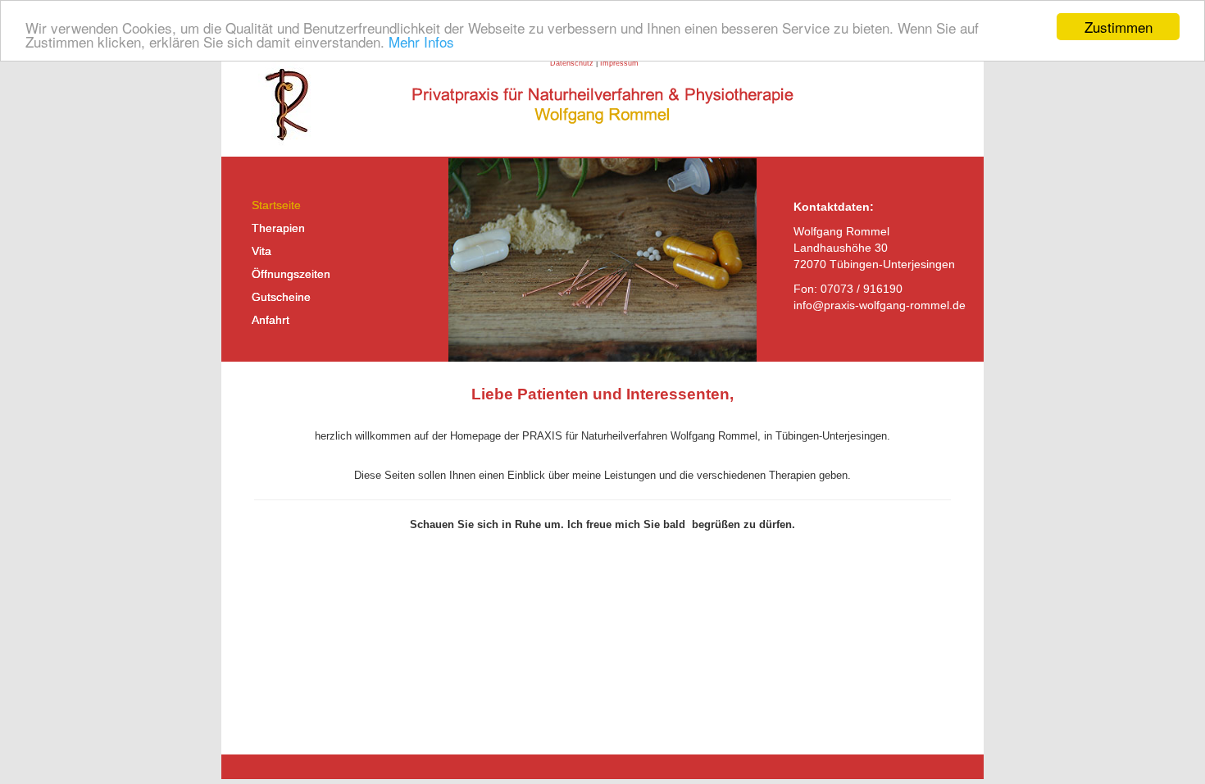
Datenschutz (571, 63)
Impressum (619, 63)
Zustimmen (1118, 26)
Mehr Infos (421, 41)
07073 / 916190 (862, 288)
